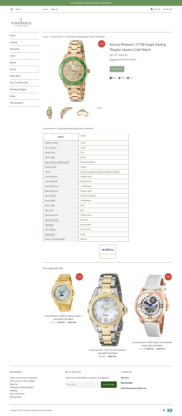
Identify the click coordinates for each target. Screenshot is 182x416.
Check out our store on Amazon (23, 378)
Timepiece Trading (30, 410)
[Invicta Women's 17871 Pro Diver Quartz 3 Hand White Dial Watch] (107, 310)
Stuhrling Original (18, 89)
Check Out (167, 9)
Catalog (13, 42)
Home (12, 35)
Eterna (13, 62)
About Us (14, 384)
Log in (45, 9)
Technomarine (16, 103)
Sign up (54, 9)
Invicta (24, 69)
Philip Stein (15, 76)
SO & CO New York (19, 83)
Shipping (113, 59)
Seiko (12, 96)
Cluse (12, 56)
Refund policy (16, 397)
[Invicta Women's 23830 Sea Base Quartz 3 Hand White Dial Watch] (63, 293)
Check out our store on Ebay (22, 381)
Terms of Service (17, 394)
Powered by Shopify (45, 410)
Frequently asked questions (22, 387)
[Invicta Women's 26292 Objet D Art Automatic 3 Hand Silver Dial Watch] (152, 306)
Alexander (14, 49)
